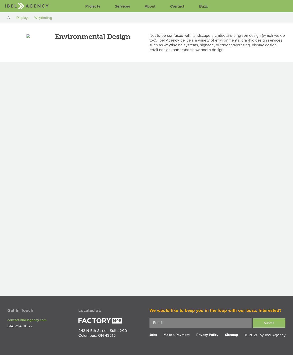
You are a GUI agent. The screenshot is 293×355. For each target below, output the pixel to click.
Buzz (203, 6)
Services (122, 6)
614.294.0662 (19, 326)
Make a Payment (176, 335)
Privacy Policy (207, 335)
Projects (92, 6)
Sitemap (231, 335)
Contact (177, 6)
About (150, 6)
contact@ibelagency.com (27, 320)
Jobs (153, 335)
